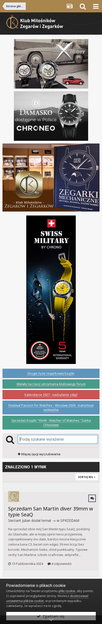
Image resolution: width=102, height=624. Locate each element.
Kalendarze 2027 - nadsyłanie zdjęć (51, 394)
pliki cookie (67, 591)
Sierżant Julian (19, 520)
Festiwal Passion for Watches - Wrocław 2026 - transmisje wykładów (51, 407)
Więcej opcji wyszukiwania (40, 454)
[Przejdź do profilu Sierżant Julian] (13, 496)
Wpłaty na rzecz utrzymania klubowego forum (51, 384)
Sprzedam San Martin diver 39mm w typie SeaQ (50, 511)
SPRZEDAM (69, 520)
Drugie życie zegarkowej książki (51, 373)
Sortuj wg (86, 477)
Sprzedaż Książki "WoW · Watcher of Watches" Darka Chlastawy (51, 422)
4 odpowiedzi (61, 563)
